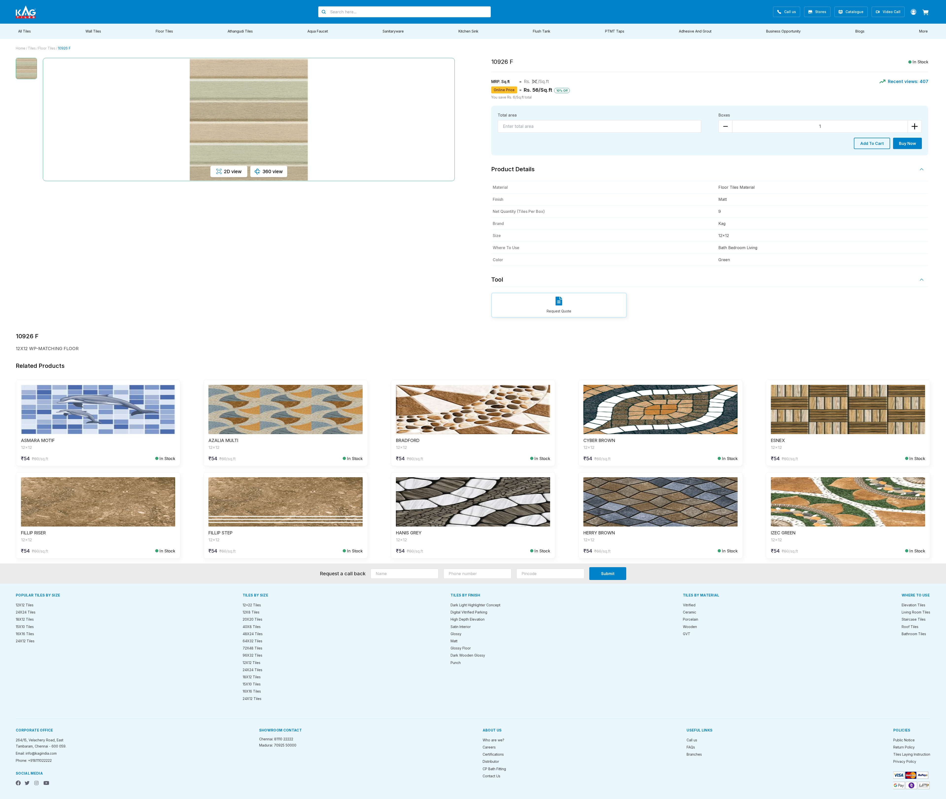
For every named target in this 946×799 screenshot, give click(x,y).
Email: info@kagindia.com (36, 753)
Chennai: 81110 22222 (276, 739)
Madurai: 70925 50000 (277, 745)
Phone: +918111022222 (34, 760)
